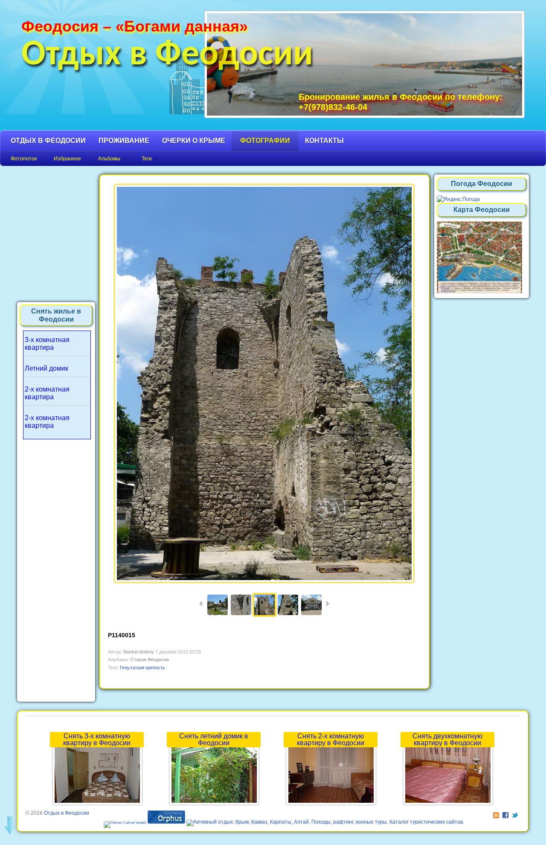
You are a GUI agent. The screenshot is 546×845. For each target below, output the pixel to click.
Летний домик (46, 368)
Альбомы (109, 159)
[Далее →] (264, 581)
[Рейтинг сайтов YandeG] (125, 823)
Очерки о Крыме (193, 140)
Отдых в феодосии (48, 140)
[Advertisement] (56, 568)
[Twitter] (515, 813)
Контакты (324, 140)
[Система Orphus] (166, 822)
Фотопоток (24, 159)
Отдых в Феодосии (167, 55)
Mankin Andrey (138, 651)
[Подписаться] (497, 813)
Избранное (67, 159)
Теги (147, 159)
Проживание (124, 140)
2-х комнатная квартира (47, 393)
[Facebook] (506, 813)
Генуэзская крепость (142, 667)
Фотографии (265, 140)
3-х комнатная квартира (47, 343)
